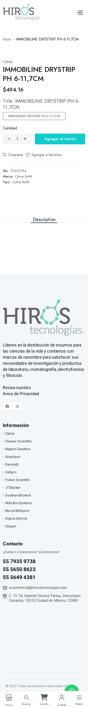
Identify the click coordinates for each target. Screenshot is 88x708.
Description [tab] (44, 220)
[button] (13, 155)
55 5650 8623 (19, 569)
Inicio (7, 39)
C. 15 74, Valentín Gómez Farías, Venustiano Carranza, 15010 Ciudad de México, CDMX (45, 598)
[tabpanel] (44, 232)
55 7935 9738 (19, 561)
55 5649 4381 (19, 577)
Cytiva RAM (23, 176)
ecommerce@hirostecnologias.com (38, 587)
